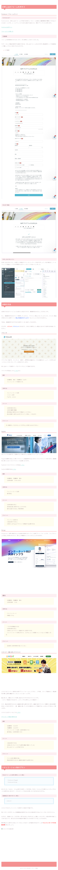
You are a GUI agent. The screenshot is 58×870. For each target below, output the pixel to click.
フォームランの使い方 (7, 31)
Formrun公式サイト (6, 27)
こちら (16, 370)
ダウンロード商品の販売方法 (9, 717)
